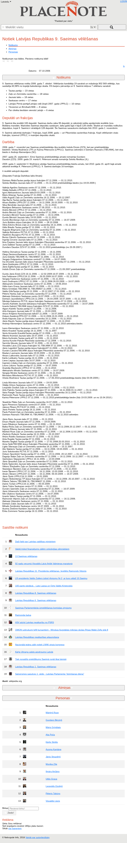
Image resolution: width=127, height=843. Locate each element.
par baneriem (15, 828)
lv (124, 66)
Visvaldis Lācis (53, 801)
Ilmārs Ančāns (52, 771)
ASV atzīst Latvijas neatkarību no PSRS (34, 622)
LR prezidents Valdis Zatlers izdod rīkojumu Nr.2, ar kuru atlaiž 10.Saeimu (51, 578)
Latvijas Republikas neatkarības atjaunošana (37, 637)
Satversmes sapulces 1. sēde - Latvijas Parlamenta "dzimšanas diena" (49, 674)
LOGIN (123, 1)
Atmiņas (12, 48)
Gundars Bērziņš (54, 720)
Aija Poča (50, 734)
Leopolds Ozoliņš (54, 786)
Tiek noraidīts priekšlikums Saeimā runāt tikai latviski (40, 659)
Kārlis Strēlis (52, 742)
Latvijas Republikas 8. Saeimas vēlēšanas (35, 593)
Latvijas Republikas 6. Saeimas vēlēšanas (35, 600)
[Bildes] (4, 61)
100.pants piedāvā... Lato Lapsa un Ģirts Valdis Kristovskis (43, 586)
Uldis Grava (51, 779)
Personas (13, 52)
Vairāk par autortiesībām (38, 837)
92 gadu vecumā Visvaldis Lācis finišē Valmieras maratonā (43, 563)
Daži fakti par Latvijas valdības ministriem (35, 541)
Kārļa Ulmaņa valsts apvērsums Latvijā (34, 652)
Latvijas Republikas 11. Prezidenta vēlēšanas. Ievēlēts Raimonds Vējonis (50, 571)
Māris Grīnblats (53, 727)
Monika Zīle (51, 764)
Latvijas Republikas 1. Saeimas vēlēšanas (35, 666)
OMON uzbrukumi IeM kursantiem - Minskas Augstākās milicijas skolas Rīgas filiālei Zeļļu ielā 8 (61, 630)
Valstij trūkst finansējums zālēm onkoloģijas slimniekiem (42, 549)
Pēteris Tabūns (53, 793)
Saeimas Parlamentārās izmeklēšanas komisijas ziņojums (43, 608)
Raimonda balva (23, 615)
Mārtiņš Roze (52, 712)
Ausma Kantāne (53, 749)
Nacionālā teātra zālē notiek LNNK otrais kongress (39, 644)
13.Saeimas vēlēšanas (26, 556)
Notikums (13, 45)
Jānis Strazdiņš (53, 756)
